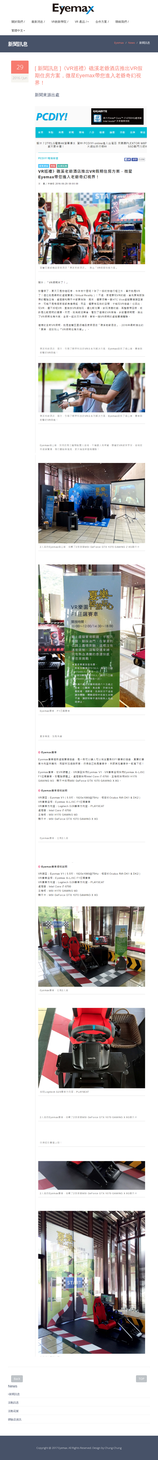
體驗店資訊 (14, 1419)
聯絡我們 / (122, 21)
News (131, 43)
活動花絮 (13, 1411)
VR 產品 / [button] (81, 21)
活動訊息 (13, 1402)
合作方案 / (102, 21)
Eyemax (119, 43)
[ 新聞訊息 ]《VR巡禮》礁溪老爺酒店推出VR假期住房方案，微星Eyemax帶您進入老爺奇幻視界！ (88, 75)
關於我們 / (18, 21)
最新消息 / (38, 21)
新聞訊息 (14, 1394)
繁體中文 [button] (17, 30)
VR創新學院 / (59, 21)
